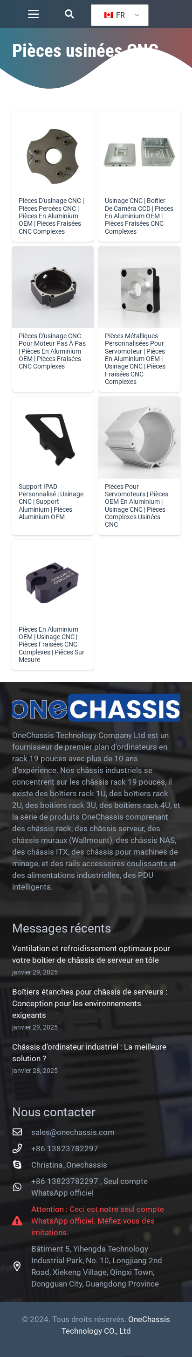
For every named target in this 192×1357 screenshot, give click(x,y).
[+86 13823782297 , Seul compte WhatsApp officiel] (22, 1187)
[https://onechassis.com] (96, 708)
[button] (34, 14)
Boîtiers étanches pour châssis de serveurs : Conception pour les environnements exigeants (89, 1003)
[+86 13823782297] (22, 1148)
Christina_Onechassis (69, 1164)
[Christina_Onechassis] (22, 1164)
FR (119, 15)
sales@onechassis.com (73, 1132)
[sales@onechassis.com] (22, 1132)
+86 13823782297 (64, 1148)
